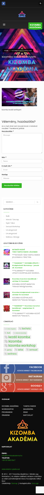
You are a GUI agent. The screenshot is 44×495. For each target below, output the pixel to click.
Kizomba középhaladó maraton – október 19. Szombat (26, 293)
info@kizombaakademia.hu (12, 455)
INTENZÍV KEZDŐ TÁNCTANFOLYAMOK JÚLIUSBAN (24, 250)
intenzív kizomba (20, 333)
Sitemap (14, 483)
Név (4, 157)
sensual (33, 349)
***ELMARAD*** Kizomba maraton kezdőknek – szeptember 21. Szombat (26, 308)
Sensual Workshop (13, 226)
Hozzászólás (8, 131)
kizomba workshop (22, 345)
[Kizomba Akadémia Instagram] (22, 378)
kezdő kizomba (19, 337)
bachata (26, 328)
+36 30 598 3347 (8, 460)
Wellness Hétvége (12, 237)
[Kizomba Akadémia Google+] (22, 387)
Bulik (8, 216)
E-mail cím (7, 166)
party (9, 350)
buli (8, 333)
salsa (20, 349)
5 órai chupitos (11, 329)
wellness (12, 353)
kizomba (15, 341)
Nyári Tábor (10, 223)
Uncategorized (11, 230)
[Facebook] (3, 3)
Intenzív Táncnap (12, 219)
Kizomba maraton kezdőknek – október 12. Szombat (25, 280)
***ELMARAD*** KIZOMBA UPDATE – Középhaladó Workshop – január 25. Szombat (26, 265)
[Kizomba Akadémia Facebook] (22, 369)
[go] (37, 202)
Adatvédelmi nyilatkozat (11, 469)
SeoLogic (35, 483)
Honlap (5, 174)
